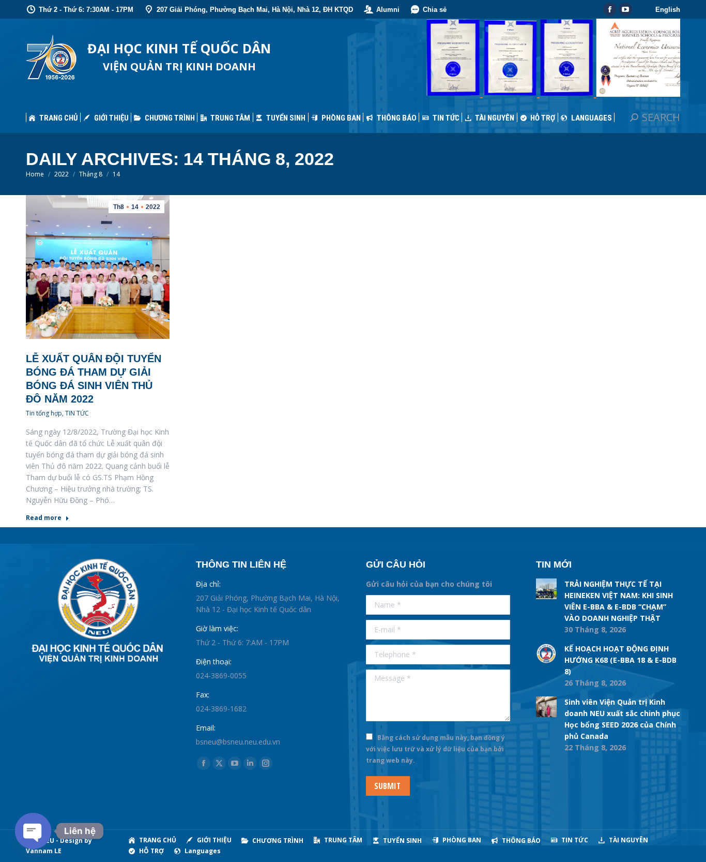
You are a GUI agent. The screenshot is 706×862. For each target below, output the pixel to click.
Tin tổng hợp (44, 413)
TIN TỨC (77, 413)
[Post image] (546, 588)
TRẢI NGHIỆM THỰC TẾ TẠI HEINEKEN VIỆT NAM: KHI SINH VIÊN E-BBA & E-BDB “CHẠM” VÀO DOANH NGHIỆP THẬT (618, 601)
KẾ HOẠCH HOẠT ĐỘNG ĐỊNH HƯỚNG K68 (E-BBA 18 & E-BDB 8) (620, 660)
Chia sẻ (435, 9)
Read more (44, 518)
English (667, 9)
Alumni (388, 9)
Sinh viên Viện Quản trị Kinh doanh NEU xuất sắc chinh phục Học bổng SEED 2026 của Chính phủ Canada (622, 719)
